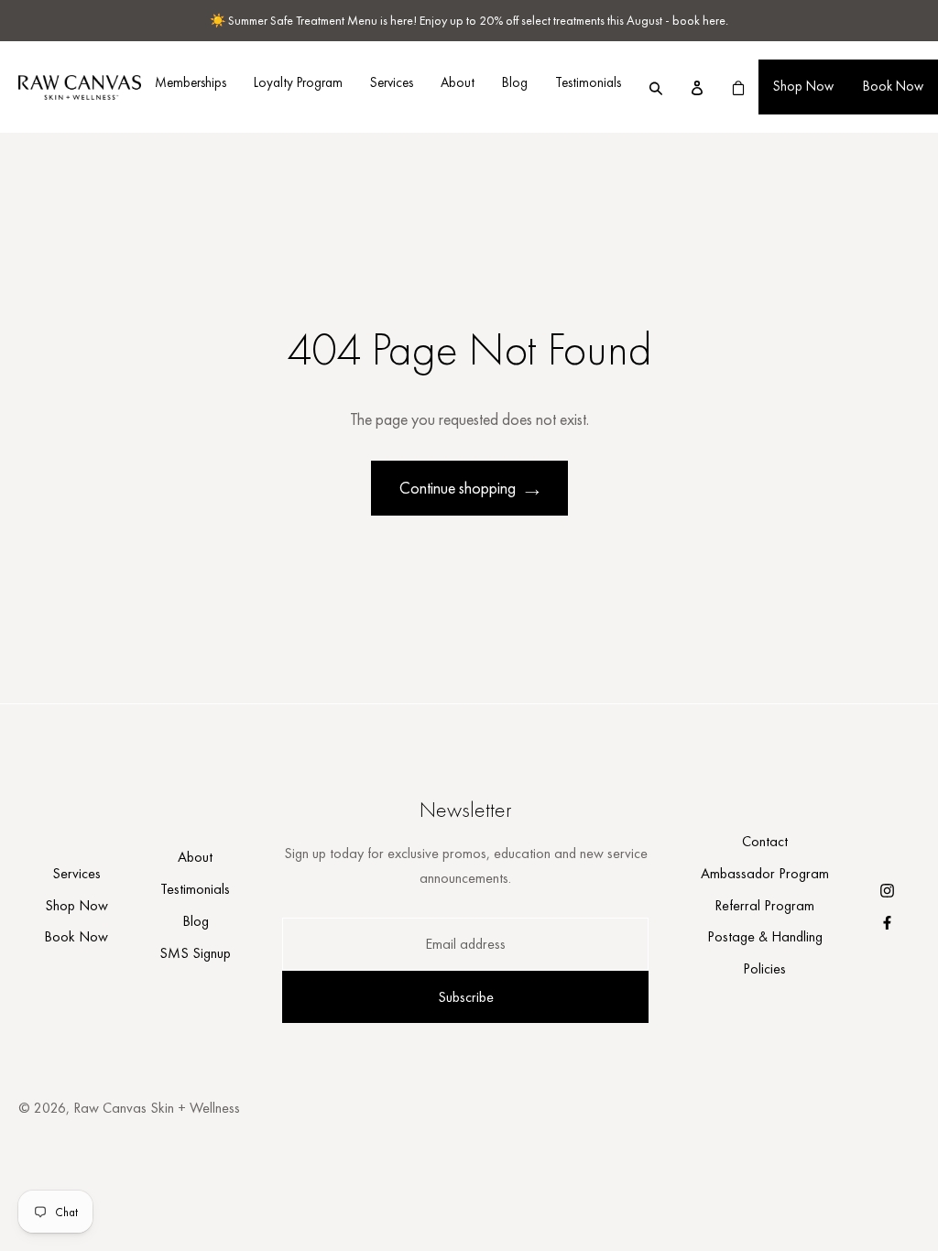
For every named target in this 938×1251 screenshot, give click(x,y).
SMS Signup (195, 953)
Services (391, 82)
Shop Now (803, 86)
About (457, 82)
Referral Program (764, 905)
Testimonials (588, 82)
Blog (515, 82)
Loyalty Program (298, 82)
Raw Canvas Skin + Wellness (156, 1107)
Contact (765, 841)
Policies (764, 968)
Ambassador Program (765, 873)
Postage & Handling (765, 936)
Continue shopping (457, 487)
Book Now (893, 86)
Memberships (190, 82)
